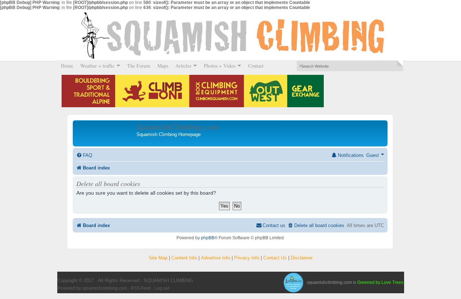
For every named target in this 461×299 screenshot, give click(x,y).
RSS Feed (141, 288)
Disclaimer (302, 258)
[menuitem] (84, 155)
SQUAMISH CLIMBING (230, 35)
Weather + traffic (96, 65)
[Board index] (105, 133)
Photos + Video (218, 65)
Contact (256, 65)
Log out (162, 288)
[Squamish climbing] (293, 282)
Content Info (184, 258)
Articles (181, 65)
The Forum (138, 65)
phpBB (207, 237)
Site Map (158, 258)
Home (67, 65)
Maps (162, 65)
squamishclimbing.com (104, 288)
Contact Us (275, 258)
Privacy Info (246, 258)
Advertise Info (215, 258)
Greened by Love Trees (380, 282)
